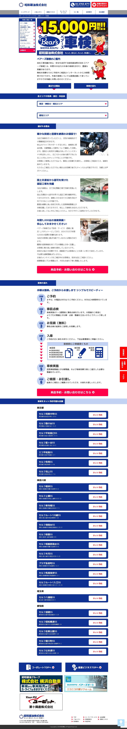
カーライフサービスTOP (29, 16)
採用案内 (89, 12)
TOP (20, 16)
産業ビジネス (51, 12)
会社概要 (102, 12)
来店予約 (87, 721)
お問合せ (23, 50)
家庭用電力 (88, 719)
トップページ (25, 12)
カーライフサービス (63, 12)
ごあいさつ (37, 12)
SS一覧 (76, 12)
